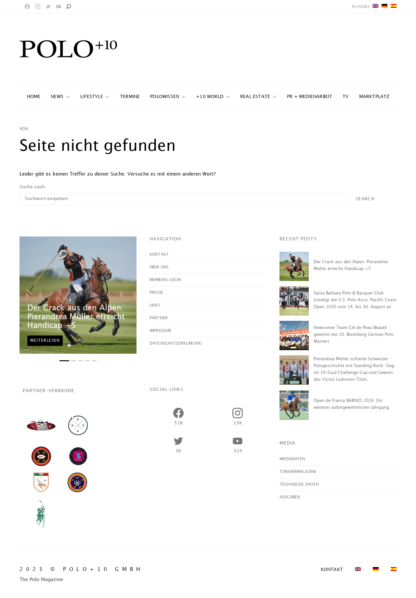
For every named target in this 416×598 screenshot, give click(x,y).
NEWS (57, 96)
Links (155, 305)
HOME (34, 96)
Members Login (165, 280)
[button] (64, 360)
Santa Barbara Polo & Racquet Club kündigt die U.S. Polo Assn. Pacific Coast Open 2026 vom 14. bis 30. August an (355, 300)
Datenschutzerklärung (176, 343)
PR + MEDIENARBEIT (309, 96)
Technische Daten (299, 484)
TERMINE (130, 96)
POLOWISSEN (164, 96)
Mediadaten (293, 459)
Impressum (160, 331)
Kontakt (360, 6)
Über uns (159, 267)
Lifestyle (91, 96)
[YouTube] (58, 6)
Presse (156, 292)
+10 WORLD (209, 96)
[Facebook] (27, 6)
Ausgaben (290, 497)
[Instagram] (37, 6)
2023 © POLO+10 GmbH (81, 569)
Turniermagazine (298, 472)
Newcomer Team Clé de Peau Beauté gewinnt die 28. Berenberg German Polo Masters (354, 334)
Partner (159, 318)
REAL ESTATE (255, 96)
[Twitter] (48, 6)
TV (345, 96)
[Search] (68, 6)
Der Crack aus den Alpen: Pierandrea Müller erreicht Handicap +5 (76, 317)
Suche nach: (33, 187)
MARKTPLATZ (374, 96)
